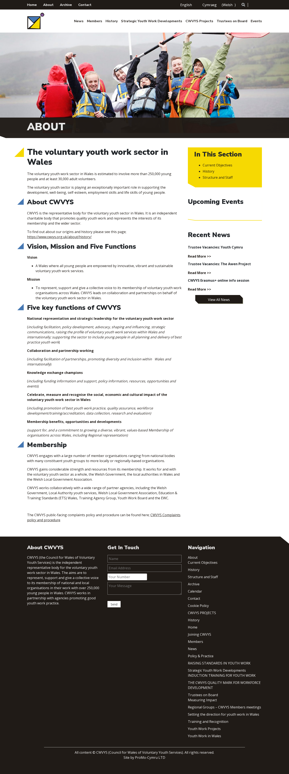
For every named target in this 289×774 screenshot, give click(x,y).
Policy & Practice (200, 656)
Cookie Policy (198, 605)
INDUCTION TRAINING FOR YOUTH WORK (222, 675)
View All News (219, 299)
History (112, 21)
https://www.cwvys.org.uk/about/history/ (59, 237)
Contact (84, 5)
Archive (66, 5)
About (48, 5)
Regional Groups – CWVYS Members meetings (224, 707)
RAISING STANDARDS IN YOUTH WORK (219, 663)
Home (32, 5)
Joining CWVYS (199, 634)
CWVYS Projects (199, 21)
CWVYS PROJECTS (202, 613)
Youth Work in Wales (204, 736)
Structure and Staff (218, 177)
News (79, 21)
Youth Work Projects (204, 728)
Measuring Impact (202, 700)
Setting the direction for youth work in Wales (223, 714)
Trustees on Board (232, 21)
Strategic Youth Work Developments (151, 21)
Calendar (195, 591)
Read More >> (199, 256)
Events (256, 21)
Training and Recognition (208, 721)
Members (94, 21)
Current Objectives (217, 165)
